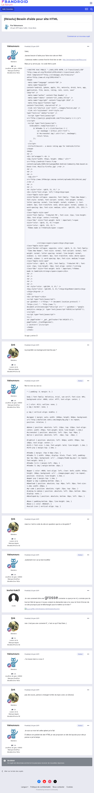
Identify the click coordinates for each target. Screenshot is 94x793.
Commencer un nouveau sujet (78, 36)
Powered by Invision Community (47, 789)
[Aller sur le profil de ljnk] (13, 353)
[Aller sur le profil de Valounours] (6, 26)
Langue (24, 787)
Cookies (69, 787)
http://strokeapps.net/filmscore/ (74, 60)
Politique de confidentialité (40, 787)
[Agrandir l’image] (28, 609)
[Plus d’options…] (88, 46)
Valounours (18, 25)
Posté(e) (32, 46)
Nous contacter (58, 787)
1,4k (14, 66)
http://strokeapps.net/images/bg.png (45, 609)
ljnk (13, 345)
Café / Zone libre (29, 28)
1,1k (14, 365)
